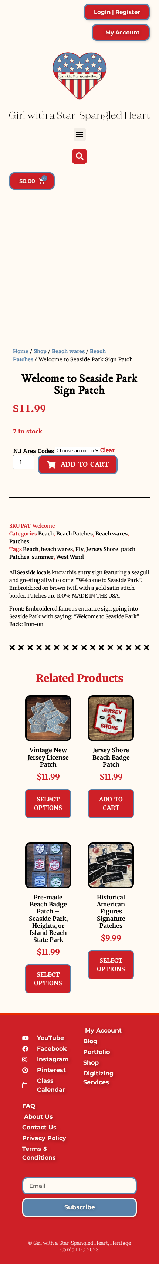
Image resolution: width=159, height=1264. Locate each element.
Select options (48, 803)
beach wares (57, 549)
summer (43, 557)
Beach (46, 533)
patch (128, 549)
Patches (19, 541)
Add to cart (111, 803)
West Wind (70, 557)
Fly (79, 549)
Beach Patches (74, 533)
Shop (40, 351)
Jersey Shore (102, 549)
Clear (107, 450)
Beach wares (68, 351)
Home (20, 351)
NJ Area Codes (33, 451)
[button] (80, 134)
